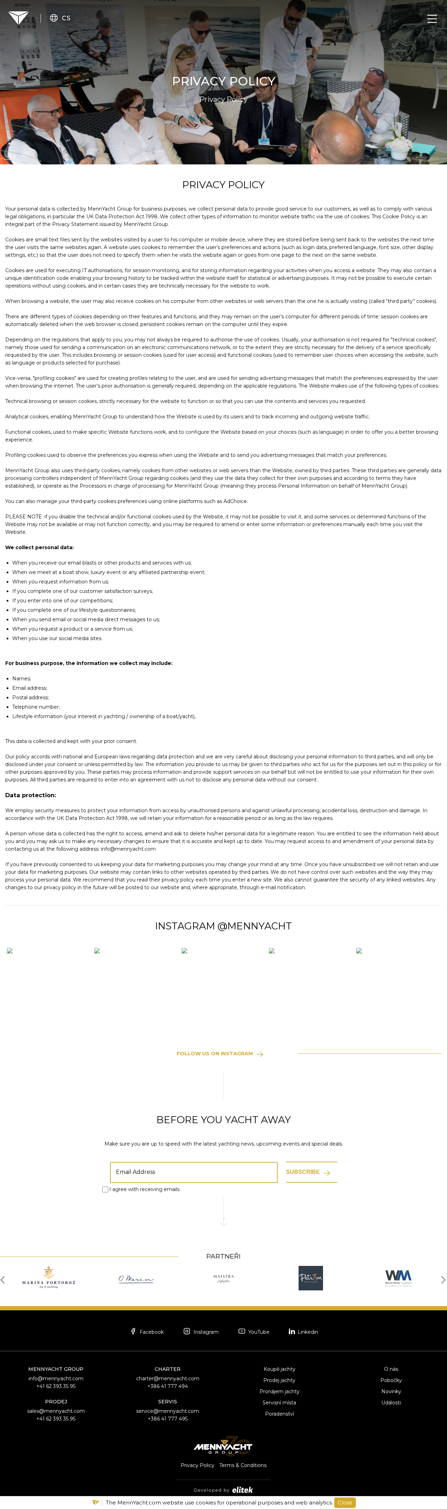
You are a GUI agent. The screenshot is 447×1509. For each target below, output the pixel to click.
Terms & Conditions (242, 1465)
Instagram (205, 1332)
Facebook (151, 1332)
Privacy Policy (197, 1465)
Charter (168, 1369)
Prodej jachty (279, 1380)
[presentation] (4, 1279)
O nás (391, 1369)
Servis (167, 1401)
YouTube (258, 1332)
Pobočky (391, 1380)
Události (391, 1403)
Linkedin (307, 1332)
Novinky (391, 1391)
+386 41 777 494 (167, 1386)
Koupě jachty (279, 1369)
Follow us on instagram (215, 1053)
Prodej (56, 1401)
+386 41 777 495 (168, 1419)
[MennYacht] (18, 18)
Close (345, 1502)
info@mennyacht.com (56, 1378)
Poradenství (279, 1414)
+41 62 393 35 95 (55, 1386)
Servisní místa (279, 1403)
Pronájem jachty (279, 1391)
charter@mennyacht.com (167, 1378)
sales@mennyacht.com (56, 1411)
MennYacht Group (55, 1369)
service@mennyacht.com (167, 1411)
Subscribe (303, 1172)
